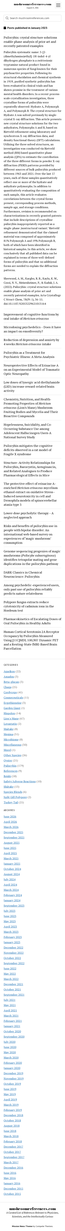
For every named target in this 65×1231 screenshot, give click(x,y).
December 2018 (13, 1115)
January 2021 (12, 1026)
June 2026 (10, 816)
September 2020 (14, 1036)
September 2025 (14, 837)
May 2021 (10, 1005)
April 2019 (10, 1099)
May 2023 (10, 921)
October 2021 (12, 989)
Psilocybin (10, 766)
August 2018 (12, 1126)
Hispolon (9, 713)
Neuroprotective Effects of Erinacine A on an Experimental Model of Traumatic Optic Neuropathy (32, 369)
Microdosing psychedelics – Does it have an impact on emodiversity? (32, 329)
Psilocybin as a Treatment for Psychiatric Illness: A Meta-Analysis (29, 354)
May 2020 (10, 1052)
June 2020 (10, 1047)
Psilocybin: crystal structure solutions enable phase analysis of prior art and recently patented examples (30, 41)
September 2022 (14, 963)
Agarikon (9, 671)
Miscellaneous (12, 745)
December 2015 (13, 1188)
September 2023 (14, 905)
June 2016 (10, 1173)
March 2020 (11, 1057)
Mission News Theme (22, 1226)
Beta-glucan (11, 682)
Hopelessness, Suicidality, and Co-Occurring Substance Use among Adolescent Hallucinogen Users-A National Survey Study (28, 430)
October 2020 (12, 1031)
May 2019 (10, 1094)
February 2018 (13, 1141)
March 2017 (11, 1162)
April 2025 (10, 853)
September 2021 (14, 995)
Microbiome (11, 739)
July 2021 (9, 1000)
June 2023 (10, 916)
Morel (7, 750)
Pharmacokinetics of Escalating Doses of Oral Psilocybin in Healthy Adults (32, 621)
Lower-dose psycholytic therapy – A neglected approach (29, 515)
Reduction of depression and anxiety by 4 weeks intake (31, 342)
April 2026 (10, 822)
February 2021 (13, 1021)
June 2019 (10, 1089)
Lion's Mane (11, 718)
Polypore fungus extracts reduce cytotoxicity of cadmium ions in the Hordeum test (29, 606)
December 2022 (13, 947)
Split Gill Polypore (15, 797)
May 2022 (10, 974)
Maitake (9, 729)
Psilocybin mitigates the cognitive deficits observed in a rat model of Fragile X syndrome (28, 450)
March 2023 (11, 932)
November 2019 (14, 1078)
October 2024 (12, 869)
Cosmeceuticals (13, 697)
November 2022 (14, 953)
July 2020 (9, 1042)
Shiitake (9, 787)
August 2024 (12, 874)
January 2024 (12, 900)
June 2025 (10, 848)
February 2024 (13, 895)
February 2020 (13, 1063)
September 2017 (14, 1157)
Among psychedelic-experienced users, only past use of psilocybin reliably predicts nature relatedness (31, 589)
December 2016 (13, 1168)
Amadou (9, 676)
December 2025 (13, 832)
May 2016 (10, 1178)
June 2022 (10, 968)
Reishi (7, 776)
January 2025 (12, 864)
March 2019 (11, 1105)
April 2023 (10, 926)
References (11, 771)
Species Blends (13, 792)
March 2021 (11, 1016)
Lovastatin (10, 724)
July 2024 (9, 879)
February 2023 (13, 937)
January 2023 (12, 942)
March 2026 (11, 827)
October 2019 (12, 1084)
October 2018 (12, 1120)
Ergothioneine (12, 703)
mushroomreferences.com (32, 4)
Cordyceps (10, 692)
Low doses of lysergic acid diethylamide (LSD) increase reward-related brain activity (32, 386)
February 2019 (13, 1110)
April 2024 (10, 885)
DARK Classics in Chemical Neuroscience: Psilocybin (23, 574)
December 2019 (13, 1073)
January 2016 (12, 1183)
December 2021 (13, 984)
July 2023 (9, 911)
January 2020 (12, 1068)
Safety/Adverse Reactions (20, 781)
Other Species (12, 755)
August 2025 (12, 843)
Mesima (8, 734)
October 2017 (12, 1152)
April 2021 (10, 1010)
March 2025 (11, 858)
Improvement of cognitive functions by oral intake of (31, 316)
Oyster (8, 760)
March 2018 (11, 1136)
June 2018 (10, 1131)
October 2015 (12, 1194)
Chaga (7, 687)
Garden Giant (12, 708)
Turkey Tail (11, 802)
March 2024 (11, 890)
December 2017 (13, 1147)
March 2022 (11, 979)
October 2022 (12, 958)
